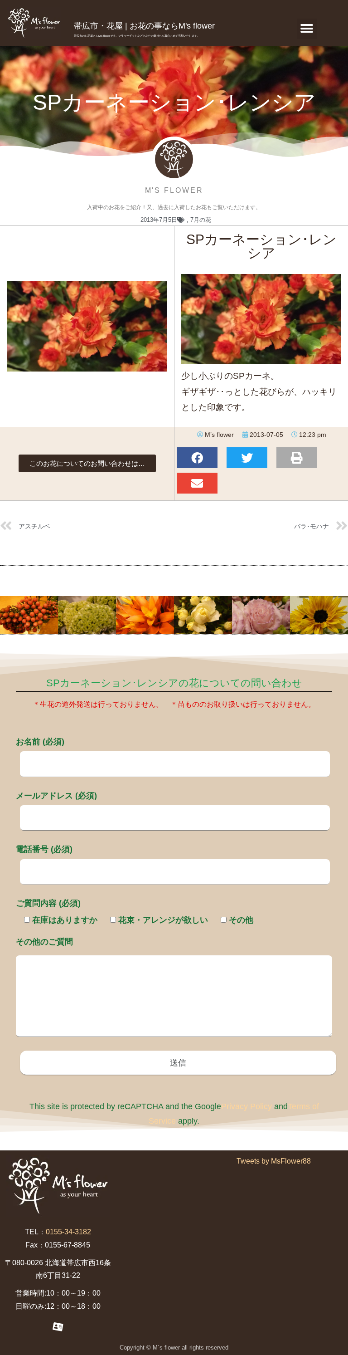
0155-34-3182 (68, 1232)
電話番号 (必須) (44, 849)
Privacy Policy (246, 1106)
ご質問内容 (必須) (48, 903)
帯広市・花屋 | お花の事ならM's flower (144, 25)
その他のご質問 (44, 941)
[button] (307, 29)
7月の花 (200, 219)
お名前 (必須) (40, 741)
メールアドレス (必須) (56, 795)
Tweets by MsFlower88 (274, 1161)
